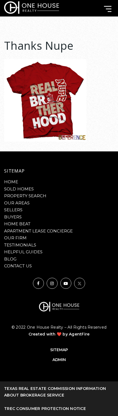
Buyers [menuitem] (13, 217)
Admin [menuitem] (59, 359)
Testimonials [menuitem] (20, 245)
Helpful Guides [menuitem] (23, 251)
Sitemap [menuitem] (59, 349)
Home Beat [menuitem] (17, 223)
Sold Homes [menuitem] (19, 189)
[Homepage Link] (31, 7)
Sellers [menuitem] (13, 209)
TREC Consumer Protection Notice (45, 408)
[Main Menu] (108, 9)
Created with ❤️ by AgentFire (59, 334)
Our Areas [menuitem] (17, 203)
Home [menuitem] (11, 181)
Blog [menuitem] (10, 259)
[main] (59, 86)
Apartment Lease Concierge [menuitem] (38, 231)
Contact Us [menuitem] (18, 265)
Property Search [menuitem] (25, 195)
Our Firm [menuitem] (15, 237)
